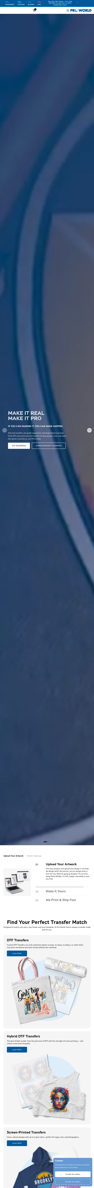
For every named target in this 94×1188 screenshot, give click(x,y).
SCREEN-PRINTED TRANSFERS (49, 446)
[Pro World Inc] (81, 10)
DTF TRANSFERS (19, 446)
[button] (34, 10)
